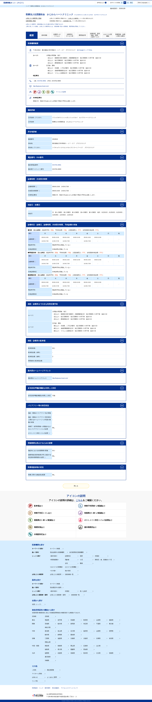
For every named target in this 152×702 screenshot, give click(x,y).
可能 (53, 395)
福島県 (111, 620)
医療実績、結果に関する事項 (120, 35)
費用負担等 (82, 35)
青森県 (47, 620)
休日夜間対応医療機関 (76, 552)
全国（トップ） (37, 604)
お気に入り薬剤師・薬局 (58, 595)
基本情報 (44, 35)
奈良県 (111, 638)
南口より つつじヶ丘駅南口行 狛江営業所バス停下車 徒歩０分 (74, 331)
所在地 (30, 143)
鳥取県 (47, 646)
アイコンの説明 (61, 92)
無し (53, 427)
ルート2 (30, 327)
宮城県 (73, 620)
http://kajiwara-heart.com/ (41, 86)
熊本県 (85, 653)
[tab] (32, 35)
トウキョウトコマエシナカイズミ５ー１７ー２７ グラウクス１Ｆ (73, 147)
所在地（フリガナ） (34, 147)
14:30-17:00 (65, 186)
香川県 (60, 649)
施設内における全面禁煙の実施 (38, 450)
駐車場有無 (31, 348)
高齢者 (67, 559)
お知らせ (35, 677)
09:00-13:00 (56, 186)
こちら (79, 500)
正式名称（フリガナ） (35, 117)
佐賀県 (60, 653)
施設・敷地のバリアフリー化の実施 (39, 413)
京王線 (54, 323)
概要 (31, 35)
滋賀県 (60, 638)
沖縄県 (47, 660)
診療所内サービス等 (69, 35)
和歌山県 (47, 642)
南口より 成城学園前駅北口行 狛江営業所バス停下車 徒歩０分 (74, 328)
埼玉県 (85, 623)
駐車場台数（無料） (34, 356)
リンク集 (35, 681)
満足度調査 (50, 670)
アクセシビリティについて (69, 688)
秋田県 (85, 620)
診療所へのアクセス (57, 35)
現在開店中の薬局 (55, 587)
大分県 (98, 653)
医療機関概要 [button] (33, 43)
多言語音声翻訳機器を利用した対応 (39, 395)
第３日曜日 (75, 212)
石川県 (73, 631)
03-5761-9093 (56, 169)
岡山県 (73, 646)
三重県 (47, 638)
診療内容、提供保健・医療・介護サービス (95, 35)
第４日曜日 (84, 212)
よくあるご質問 (52, 677)
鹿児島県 (47, 657)
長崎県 (73, 653)
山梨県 (98, 631)
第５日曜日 (92, 212)
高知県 (85, 649)
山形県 (98, 620)
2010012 (55, 139)
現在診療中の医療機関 (57, 552)
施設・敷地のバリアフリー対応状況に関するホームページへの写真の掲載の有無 (39, 419)
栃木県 (60, 623)
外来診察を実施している (60, 249)
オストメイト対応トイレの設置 (38, 433)
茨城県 (47, 623)
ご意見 (34, 670)
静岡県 (60, 634)
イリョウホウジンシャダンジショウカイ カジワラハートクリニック (74, 117)
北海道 (47, 616)
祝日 (98, 212)
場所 (81, 556)
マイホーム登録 (37, 673)
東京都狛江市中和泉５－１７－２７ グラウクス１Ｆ (69, 143)
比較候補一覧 (69, 574)
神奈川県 (47, 627)
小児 (81, 559)
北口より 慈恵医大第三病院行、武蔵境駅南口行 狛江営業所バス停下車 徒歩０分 (79, 314)
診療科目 (68, 556)
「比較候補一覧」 (67, 21)
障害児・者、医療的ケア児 (103, 559)
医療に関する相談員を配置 (36, 474)
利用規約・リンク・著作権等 (41, 688)
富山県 (60, 631)
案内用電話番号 (33, 165)
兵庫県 (98, 638)
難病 (81, 563)
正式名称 (31, 121)
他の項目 (68, 570)
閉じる (76, 486)
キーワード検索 (55, 548)
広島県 (85, 646)
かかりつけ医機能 (107, 35)
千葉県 (98, 623)
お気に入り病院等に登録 (33, 18)
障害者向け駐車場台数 (35, 361)
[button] (143, 2)
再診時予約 (31, 245)
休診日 (30, 213)
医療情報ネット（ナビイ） (14, 3)
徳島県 (47, 649)
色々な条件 (83, 591)
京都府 (73, 638)
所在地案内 (55, 688)
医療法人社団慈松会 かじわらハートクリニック (67, 121)
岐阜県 (47, 634)
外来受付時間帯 (33, 191)
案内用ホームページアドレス (37, 378)
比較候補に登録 (31, 21)
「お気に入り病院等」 (73, 18)
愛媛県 (73, 649)
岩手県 (60, 620)
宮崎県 (111, 653)
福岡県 (47, 653)
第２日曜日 (67, 212)
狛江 (65, 311)
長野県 (111, 631)
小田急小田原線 (57, 311)
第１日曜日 (58, 212)
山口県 (98, 646)
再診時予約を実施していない (61, 245)
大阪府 (85, 638)
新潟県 (47, 631)
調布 (59, 323)
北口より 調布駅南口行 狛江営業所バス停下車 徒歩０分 (72, 319)
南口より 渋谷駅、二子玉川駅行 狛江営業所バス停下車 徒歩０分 (74, 326)
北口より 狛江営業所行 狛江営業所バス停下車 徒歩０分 (72, 316)
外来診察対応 (32, 249)
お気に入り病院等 (55, 574)
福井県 (85, 631)
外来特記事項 (32, 195)
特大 (131, 2)
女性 (66, 563)
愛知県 (73, 634)
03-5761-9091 (41, 81)
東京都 (111, 623)
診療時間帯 (31, 186)
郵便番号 (31, 139)
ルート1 (30, 315)
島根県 (60, 646)
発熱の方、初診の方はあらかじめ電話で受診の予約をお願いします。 (74, 195)
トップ (27, 6)
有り (53, 348)
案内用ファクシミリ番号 (36, 169)
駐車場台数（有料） (34, 352)
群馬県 (73, 623)
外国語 (97, 556)
